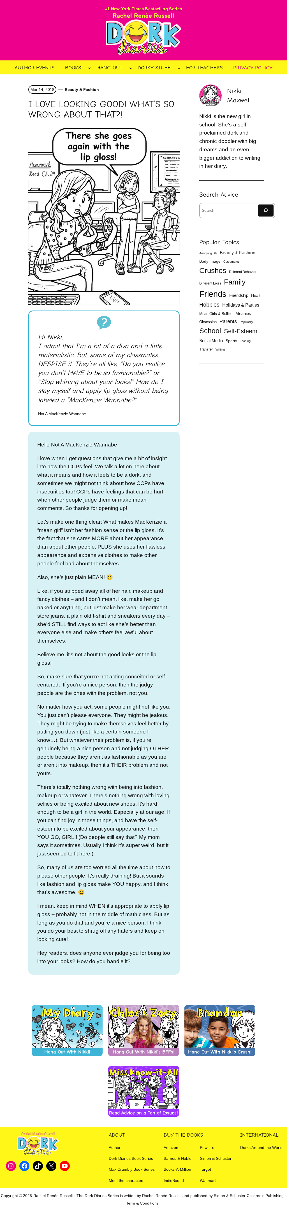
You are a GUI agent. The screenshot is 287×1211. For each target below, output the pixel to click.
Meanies (243, 313)
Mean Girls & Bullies (216, 314)
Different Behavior (242, 272)
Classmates (231, 261)
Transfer (206, 349)
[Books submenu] (89, 68)
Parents (228, 321)
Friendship (238, 295)
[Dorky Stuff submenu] (179, 68)
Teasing (245, 341)
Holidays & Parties (240, 305)
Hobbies (209, 305)
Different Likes (210, 283)
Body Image (210, 261)
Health (257, 295)
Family (235, 282)
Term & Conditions (142, 1203)
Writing (220, 349)
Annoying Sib (208, 253)
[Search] (266, 210)
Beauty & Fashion (82, 89)
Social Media (211, 340)
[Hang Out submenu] (131, 68)
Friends (212, 293)
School (210, 331)
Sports (231, 341)
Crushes (212, 270)
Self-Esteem (240, 331)
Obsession (208, 322)
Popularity (246, 322)
